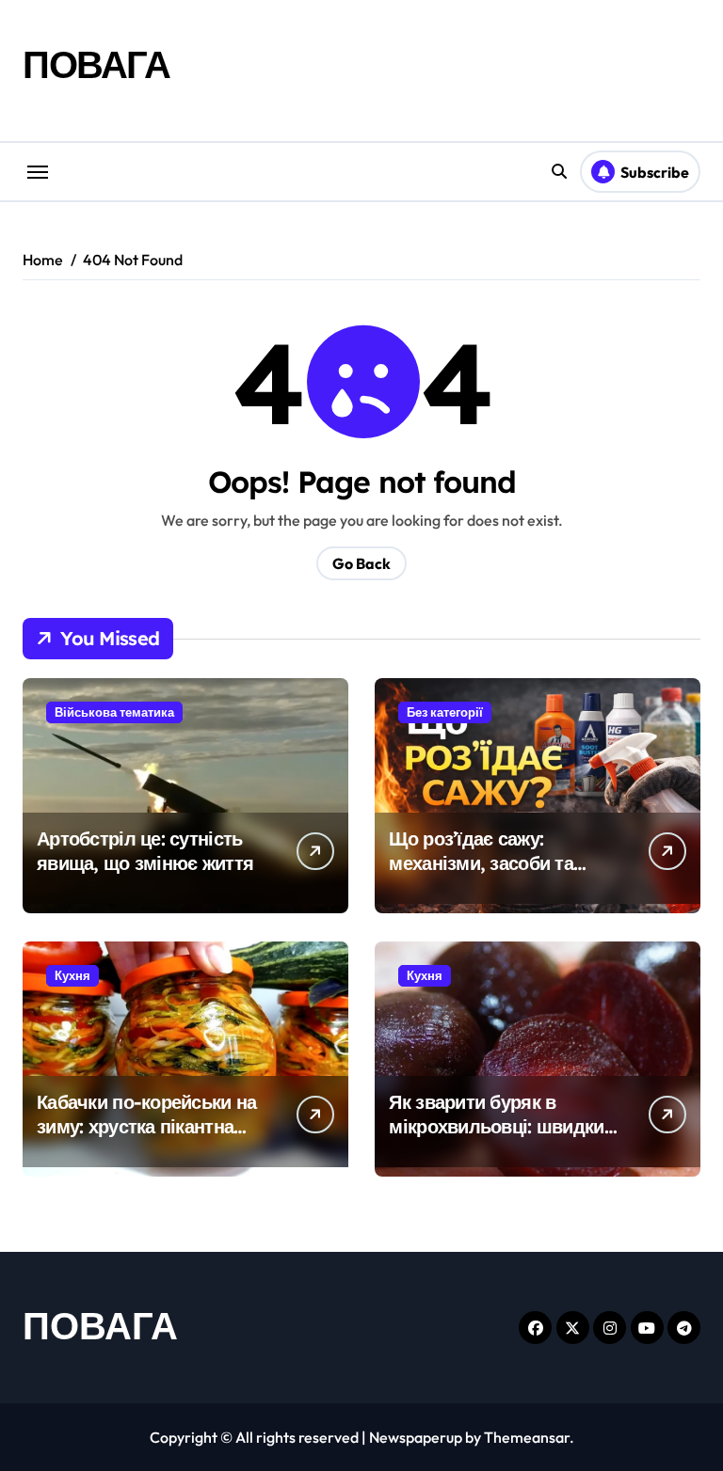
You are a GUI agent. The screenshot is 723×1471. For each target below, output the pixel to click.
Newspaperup (415, 1437)
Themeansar (527, 1437)
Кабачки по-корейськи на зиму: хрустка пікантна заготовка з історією (146, 1126)
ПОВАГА (96, 63)
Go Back (361, 563)
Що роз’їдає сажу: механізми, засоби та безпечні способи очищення (481, 875)
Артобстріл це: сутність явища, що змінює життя (145, 851)
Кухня (72, 975)
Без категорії (445, 712)
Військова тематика (114, 712)
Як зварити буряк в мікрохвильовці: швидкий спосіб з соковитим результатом (501, 1138)
